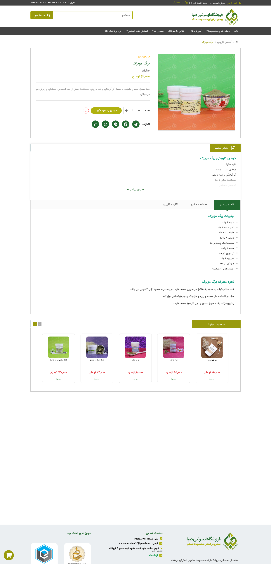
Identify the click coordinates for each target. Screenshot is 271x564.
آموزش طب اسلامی (138, 31)
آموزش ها (196, 31)
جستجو (39, 15)
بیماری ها (159, 31)
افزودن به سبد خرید (106, 110)
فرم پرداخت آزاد (113, 31)
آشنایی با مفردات (176, 31)
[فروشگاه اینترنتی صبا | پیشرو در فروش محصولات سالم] (215, 17)
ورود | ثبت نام (200, 3)
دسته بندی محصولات (219, 31)
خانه (236, 31)
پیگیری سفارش (180, 2)
